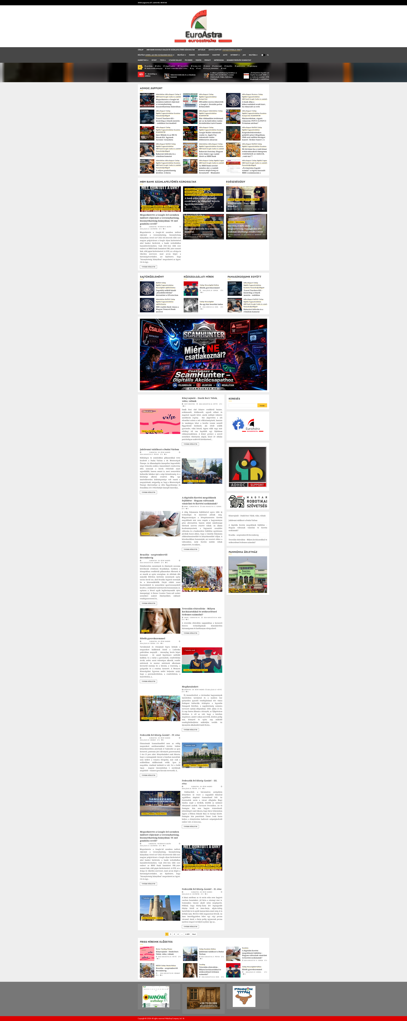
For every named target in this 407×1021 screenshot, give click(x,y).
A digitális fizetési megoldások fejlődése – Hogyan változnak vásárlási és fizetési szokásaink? (200, 500)
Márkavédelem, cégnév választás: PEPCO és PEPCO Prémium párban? (254, 120)
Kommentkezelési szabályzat (239, 60)
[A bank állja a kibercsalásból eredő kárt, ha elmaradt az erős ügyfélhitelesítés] (233, 100)
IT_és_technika (183, 66)
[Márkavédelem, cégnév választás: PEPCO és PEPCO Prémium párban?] (233, 117)
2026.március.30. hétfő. (193, 237)
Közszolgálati (160, 288)
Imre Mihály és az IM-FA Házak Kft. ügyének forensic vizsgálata (166, 137)
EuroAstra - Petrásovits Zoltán (160, 227)
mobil (224, 68)
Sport (154, 60)
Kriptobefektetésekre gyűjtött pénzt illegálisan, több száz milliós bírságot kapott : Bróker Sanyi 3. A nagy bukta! (253, 137)
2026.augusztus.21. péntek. (149, 454)
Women (159, 431)
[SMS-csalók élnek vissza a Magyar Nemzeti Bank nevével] (147, 305)
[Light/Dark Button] (263, 55)
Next (194, 934)
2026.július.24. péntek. (189, 789)
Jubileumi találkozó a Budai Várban (159, 449)
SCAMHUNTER (203, 116)
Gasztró (216, 55)
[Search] (268, 55)
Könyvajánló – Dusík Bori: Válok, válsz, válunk (247, 516)
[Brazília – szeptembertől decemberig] (202, 579)
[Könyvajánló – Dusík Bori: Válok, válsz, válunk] (160, 421)
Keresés (234, 398)
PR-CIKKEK (188, 60)
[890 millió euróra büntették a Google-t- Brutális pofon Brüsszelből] (190, 100)
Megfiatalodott (190, 686)
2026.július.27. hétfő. (214, 690)
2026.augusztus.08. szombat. (150, 563)
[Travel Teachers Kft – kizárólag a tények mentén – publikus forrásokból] (147, 117)
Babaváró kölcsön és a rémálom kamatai (166, 155)
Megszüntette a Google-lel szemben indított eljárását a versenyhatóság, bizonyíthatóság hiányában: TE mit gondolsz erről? (168, 104)
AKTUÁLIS (201, 50)
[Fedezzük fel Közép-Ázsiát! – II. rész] (160, 908)
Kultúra (252, 55)
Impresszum (219, 60)
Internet (234, 55)
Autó (225, 55)
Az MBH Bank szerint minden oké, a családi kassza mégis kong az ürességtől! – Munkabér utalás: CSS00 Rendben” (209, 170)
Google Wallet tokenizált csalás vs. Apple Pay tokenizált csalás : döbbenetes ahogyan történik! (210, 137)
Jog (244, 55)
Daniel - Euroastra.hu (191, 507)
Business (255, 94)
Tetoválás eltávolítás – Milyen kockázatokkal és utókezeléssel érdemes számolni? (199, 611)
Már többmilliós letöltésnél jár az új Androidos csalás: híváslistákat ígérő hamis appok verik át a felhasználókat (211, 123)
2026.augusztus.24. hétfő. (208, 404)
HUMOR (192, 55)
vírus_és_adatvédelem (211, 68)
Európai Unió (203, 99)
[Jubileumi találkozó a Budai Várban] (202, 471)
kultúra (159, 66)
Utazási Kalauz (175, 60)
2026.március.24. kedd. (211, 307)
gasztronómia (241, 66)
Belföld (180, 55)
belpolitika (229, 66)
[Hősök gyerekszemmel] (191, 288)
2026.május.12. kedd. (250, 209)
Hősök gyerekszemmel (210, 288)
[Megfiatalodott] (160, 708)
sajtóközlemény (170, 288)
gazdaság (149, 66)
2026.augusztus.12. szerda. (212, 507)
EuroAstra (177, 113)
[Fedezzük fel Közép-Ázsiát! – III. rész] (160, 803)
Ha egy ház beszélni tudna (211, 304)
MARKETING (142, 60)
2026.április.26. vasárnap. (252, 235)
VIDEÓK (198, 60)
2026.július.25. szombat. (148, 740)
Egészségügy (203, 55)
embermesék (218, 66)
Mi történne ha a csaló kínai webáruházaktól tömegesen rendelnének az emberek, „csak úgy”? (254, 152)
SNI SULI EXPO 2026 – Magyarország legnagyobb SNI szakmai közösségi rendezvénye (245, 228)
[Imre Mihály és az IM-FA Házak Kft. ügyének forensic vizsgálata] (147, 133)
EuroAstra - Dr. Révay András (159, 452)
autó (199, 68)
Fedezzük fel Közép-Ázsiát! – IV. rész (160, 735)
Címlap (140, 50)
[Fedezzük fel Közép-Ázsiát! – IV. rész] (202, 755)
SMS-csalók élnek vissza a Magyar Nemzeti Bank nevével (167, 309)
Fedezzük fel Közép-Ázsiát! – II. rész (202, 889)
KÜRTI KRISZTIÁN (234, 209)
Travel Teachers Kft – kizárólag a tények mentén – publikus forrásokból (168, 120)
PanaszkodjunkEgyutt (163, 116)
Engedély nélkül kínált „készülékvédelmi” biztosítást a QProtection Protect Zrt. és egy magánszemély (167, 295)
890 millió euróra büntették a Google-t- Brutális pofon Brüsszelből (211, 104)
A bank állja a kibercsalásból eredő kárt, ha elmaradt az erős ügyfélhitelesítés (254, 105)
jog (193, 68)
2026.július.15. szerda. (192, 209)
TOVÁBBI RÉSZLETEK (148, 267)
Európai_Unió (197, 66)
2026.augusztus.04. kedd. (213, 618)
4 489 (187, 934)
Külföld (155, 55)
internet (207, 66)
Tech (162, 60)
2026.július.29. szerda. (210, 290)
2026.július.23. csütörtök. (149, 229)
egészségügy (253, 66)
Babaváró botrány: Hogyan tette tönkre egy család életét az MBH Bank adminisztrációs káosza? (211, 155)
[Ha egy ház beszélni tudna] (191, 305)
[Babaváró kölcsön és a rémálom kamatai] (147, 150)
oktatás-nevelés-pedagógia (154, 68)
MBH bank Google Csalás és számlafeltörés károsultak (171, 50)
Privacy (207, 60)
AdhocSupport (169, 94)
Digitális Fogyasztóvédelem (208, 97)
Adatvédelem (160, 94)
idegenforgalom (170, 66)
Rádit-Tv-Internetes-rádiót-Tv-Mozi (177, 68)
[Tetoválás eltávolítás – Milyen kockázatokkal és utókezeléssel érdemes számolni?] (160, 621)
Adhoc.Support (224, 50)
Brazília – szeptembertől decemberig (244, 535)
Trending (256, 199)
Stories (248, 199)
